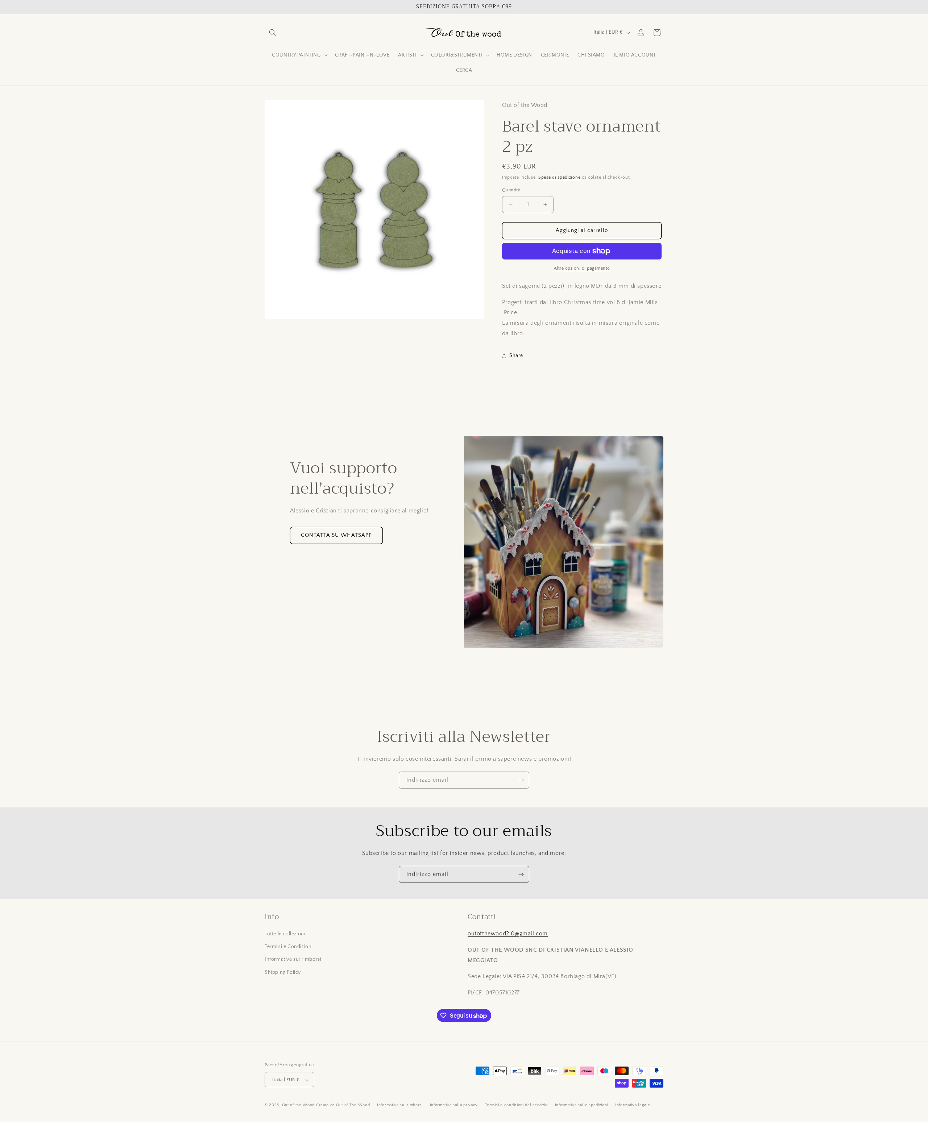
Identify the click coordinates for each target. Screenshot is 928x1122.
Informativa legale (632, 1105)
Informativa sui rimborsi (293, 960)
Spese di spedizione (559, 177)
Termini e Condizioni (289, 946)
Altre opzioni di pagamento (582, 268)
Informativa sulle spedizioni (581, 1105)
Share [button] (516, 355)
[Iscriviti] (521, 780)
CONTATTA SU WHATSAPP (336, 535)
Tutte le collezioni (285, 934)
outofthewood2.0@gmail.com (508, 933)
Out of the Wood (298, 1105)
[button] (273, 33)
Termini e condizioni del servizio (516, 1105)
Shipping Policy (283, 972)
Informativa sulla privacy (454, 1105)
